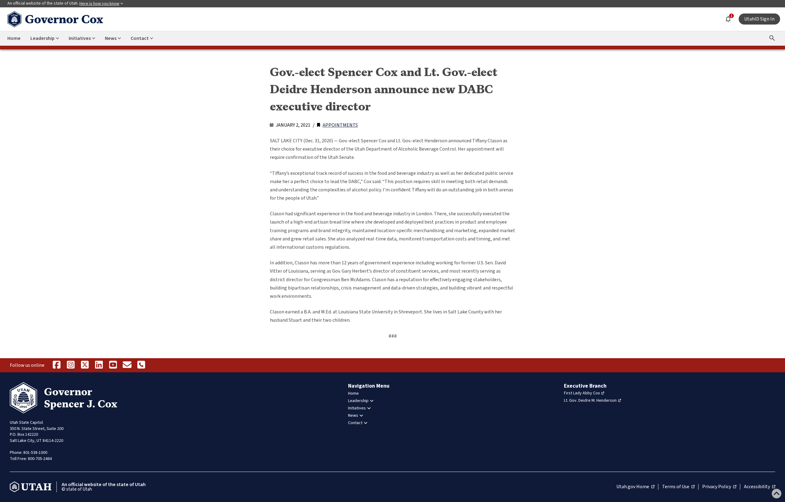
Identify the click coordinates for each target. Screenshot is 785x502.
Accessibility (759, 487)
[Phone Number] (141, 365)
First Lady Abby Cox (582, 393)
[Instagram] (70, 365)
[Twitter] (85, 365)
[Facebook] (56, 365)
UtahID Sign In (759, 19)
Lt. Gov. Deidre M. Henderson (590, 400)
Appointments (340, 125)
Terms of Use (678, 487)
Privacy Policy (719, 487)
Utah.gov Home (635, 487)
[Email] (127, 365)
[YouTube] (113, 365)
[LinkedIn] (99, 365)
